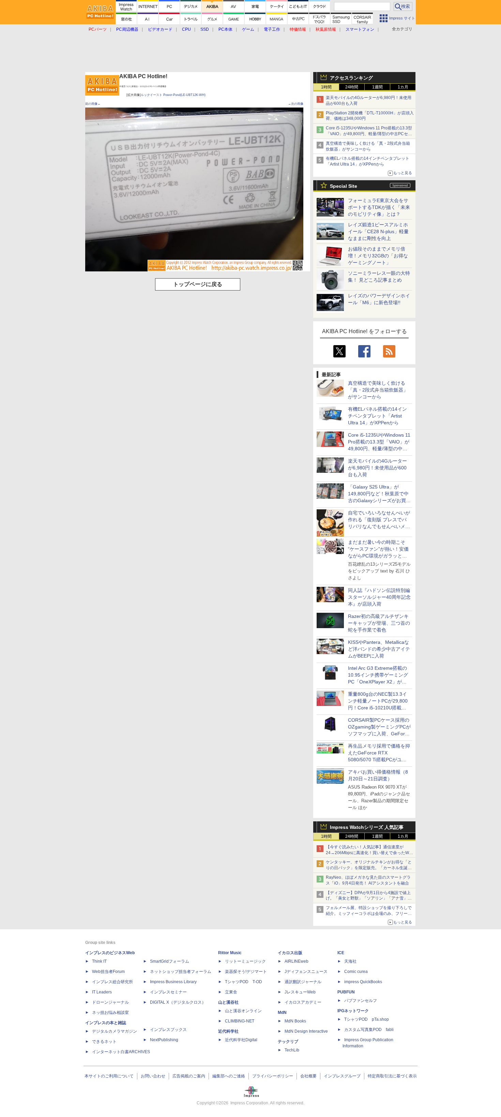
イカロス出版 (290, 952)
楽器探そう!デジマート (246, 971)
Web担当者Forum (108, 971)
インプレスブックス (168, 1029)
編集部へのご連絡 (228, 1076)
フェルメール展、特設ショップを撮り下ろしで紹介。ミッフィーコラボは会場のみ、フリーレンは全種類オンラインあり (369, 913)
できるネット (104, 1041)
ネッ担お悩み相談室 (110, 1012)
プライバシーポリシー (272, 1076)
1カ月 (403, 87)
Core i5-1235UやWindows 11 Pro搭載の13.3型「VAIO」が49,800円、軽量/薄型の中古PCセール (369, 134)
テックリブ (288, 1041)
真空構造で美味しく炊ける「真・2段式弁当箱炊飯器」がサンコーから (378, 389)
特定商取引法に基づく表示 (392, 1076)
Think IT (99, 961)
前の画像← (93, 103)
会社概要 (308, 1076)
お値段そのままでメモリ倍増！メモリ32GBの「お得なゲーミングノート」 (378, 255)
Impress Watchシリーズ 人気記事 (367, 827)
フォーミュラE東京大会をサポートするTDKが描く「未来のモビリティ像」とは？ (379, 207)
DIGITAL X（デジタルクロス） (178, 1002)
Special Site (343, 186)
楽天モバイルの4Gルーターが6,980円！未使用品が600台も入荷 (377, 467)
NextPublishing (164, 1039)
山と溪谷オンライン (243, 1010)
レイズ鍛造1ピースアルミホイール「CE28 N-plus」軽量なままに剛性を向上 (378, 231)
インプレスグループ (342, 1076)
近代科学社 (228, 1031)
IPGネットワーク (353, 1010)
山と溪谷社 (228, 1002)
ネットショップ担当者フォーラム (180, 971)
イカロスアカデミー (303, 1002)
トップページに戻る (197, 284)
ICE (340, 952)
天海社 (350, 961)
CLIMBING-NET (239, 1021)
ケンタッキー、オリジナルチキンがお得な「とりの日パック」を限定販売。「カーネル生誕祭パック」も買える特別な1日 (369, 868)
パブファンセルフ (360, 1000)
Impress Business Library (173, 981)
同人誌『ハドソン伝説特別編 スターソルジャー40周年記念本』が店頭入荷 (379, 597)
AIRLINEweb (296, 961)
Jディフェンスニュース (306, 971)
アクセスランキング (351, 78)
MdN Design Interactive (306, 1031)
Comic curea (356, 971)
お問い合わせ (153, 1076)
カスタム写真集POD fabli (369, 1029)
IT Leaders (102, 992)
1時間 (326, 87)
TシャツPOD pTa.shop (366, 1019)
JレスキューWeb (300, 992)
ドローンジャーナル (110, 1002)
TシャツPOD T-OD (243, 981)
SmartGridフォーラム (169, 961)
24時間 (351, 87)
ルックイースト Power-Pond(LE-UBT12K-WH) (173, 95)
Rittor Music (230, 952)
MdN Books (295, 1021)
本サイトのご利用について (109, 1076)
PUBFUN (346, 992)
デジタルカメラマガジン (114, 1031)
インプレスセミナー (168, 992)
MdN (282, 1012)
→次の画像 (295, 103)
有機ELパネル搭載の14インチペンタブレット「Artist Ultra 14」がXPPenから (377, 415)
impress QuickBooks (363, 981)
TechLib (292, 1050)
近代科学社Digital (241, 1039)
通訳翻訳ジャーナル (303, 981)
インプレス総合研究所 (112, 981)
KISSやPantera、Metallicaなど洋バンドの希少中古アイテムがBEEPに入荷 (379, 649)
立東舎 (231, 992)
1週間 (377, 87)
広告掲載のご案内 (188, 1076)
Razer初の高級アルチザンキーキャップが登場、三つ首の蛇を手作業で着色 (379, 623)
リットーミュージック (245, 961)
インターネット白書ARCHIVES (121, 1051)
